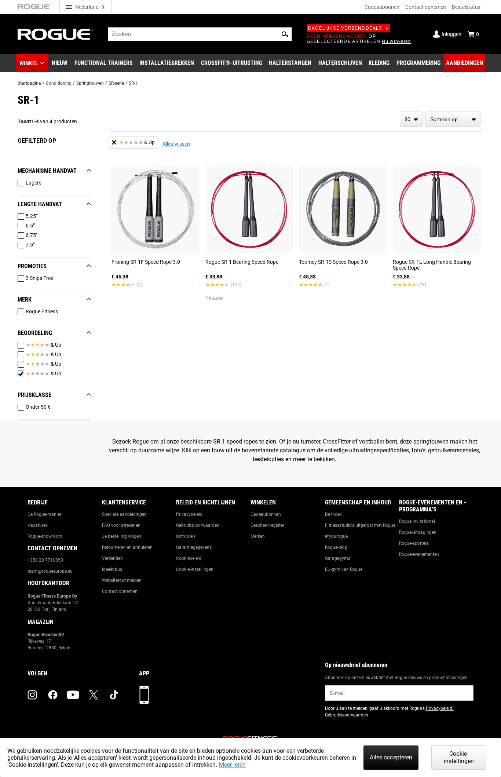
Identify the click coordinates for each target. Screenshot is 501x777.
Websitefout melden (122, 580)
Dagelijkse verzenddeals (345, 28)
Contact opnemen (425, 7)
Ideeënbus (112, 569)
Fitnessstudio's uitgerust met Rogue (360, 525)
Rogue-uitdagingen (417, 532)
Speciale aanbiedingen (124, 514)
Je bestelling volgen (121, 536)
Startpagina (29, 83)
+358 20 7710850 (45, 560)
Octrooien (185, 536)
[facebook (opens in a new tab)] (53, 695)
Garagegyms (337, 558)
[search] (200, 34)
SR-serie (116, 83)
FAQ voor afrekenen (121, 525)
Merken (258, 536)
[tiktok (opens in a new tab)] (114, 695)
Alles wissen (176, 144)
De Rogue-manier (44, 514)
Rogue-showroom (45, 536)
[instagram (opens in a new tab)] (32, 695)
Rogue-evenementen (419, 554)
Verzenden (112, 558)
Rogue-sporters (414, 543)
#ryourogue (336, 536)
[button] (285, 34)
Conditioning (59, 83)
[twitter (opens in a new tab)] (93, 695)
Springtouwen (90, 83)
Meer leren (232, 764)
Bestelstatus (466, 7)
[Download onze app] (144, 695)
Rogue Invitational (417, 521)
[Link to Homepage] (55, 34)
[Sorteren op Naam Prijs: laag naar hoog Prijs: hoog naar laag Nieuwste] (452, 119)
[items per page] (411, 119)
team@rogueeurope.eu (50, 571)
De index (333, 514)
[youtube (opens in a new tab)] (73, 695)
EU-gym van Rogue (343, 569)
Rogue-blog (336, 547)
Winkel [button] (28, 63)
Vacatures (38, 525)
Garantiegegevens (194, 547)
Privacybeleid (189, 514)
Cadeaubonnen (382, 7)
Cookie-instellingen (194, 569)
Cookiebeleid (188, 558)
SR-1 (133, 83)
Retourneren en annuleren (127, 547)
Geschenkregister (267, 525)
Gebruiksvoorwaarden (197, 525)
